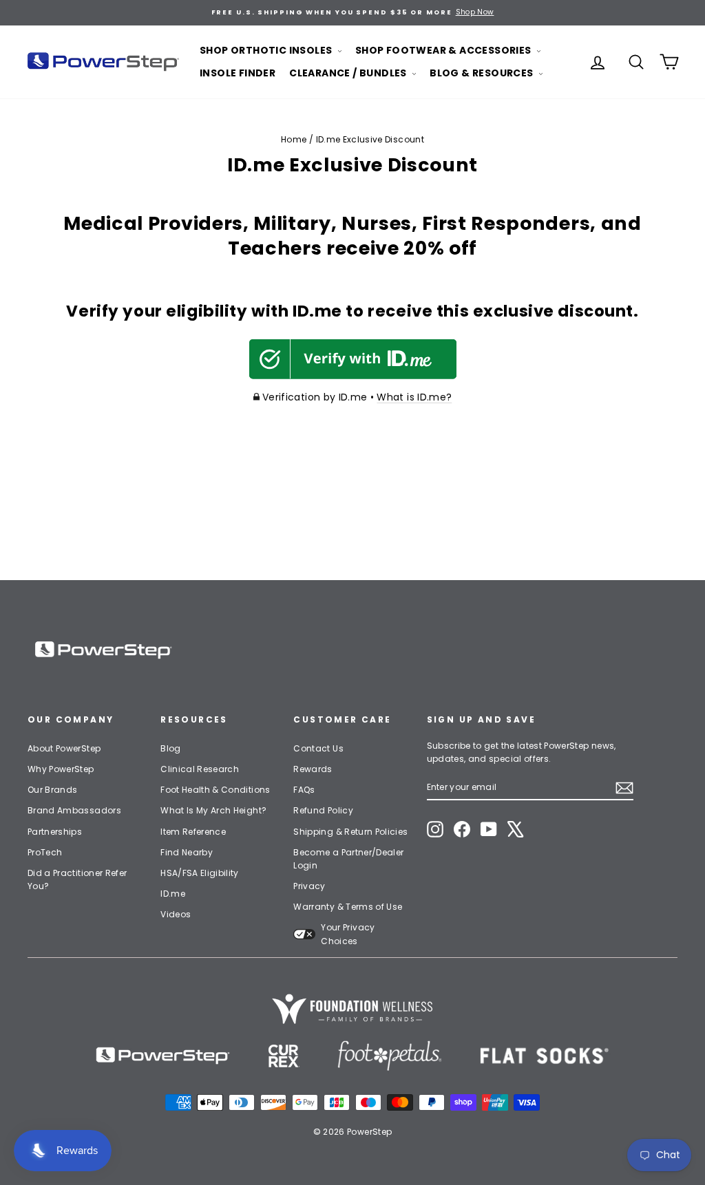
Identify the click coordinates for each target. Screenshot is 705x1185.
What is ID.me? (414, 397)
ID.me (172, 893)
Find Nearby (186, 852)
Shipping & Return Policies (350, 831)
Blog (170, 748)
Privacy (309, 886)
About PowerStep (64, 748)
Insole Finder (237, 73)
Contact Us (318, 748)
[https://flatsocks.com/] (544, 1056)
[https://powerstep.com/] (163, 1056)
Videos (175, 914)
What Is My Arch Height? (213, 810)
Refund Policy (323, 810)
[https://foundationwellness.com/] (352, 1009)
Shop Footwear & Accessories (444, 50)
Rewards (312, 769)
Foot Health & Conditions (215, 790)
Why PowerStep (61, 769)
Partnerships (55, 831)
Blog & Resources (483, 73)
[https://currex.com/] (284, 1056)
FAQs (304, 790)
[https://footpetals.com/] (389, 1056)
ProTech (45, 852)
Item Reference (193, 831)
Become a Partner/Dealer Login (348, 858)
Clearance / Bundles (349, 73)
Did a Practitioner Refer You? (77, 879)
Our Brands (53, 790)
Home (293, 139)
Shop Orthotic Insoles (267, 50)
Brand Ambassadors (74, 810)
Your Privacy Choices (348, 933)
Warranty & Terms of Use (347, 906)
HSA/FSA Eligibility (199, 873)
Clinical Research (199, 769)
